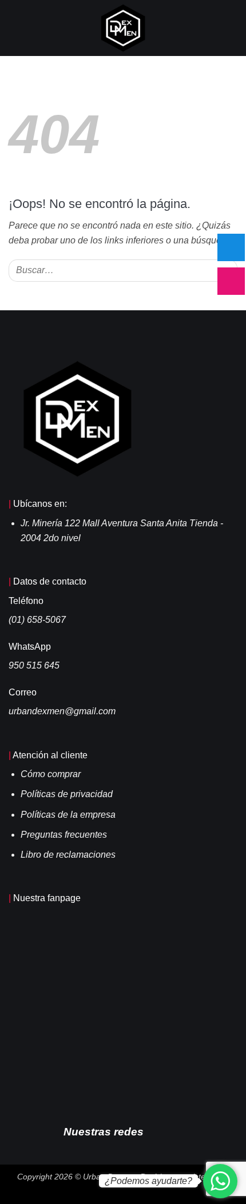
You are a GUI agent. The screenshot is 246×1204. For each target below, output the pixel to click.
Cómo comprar (51, 774)
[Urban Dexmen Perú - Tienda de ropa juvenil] (123, 28)
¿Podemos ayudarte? (148, 1181)
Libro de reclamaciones (68, 854)
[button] (15, 28)
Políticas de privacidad (67, 794)
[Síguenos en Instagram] (174, 1130)
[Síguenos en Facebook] (157, 1130)
